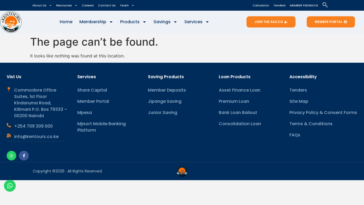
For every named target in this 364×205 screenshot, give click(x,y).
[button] (327, 5)
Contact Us (107, 5)
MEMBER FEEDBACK (304, 5)
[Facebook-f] (24, 155)
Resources (64, 5)
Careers (88, 5)
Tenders (279, 5)
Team (124, 5)
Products (130, 22)
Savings (162, 22)
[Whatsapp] (11, 155)
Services (193, 22)
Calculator (261, 5)
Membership (92, 22)
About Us (39, 5)
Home (66, 22)
